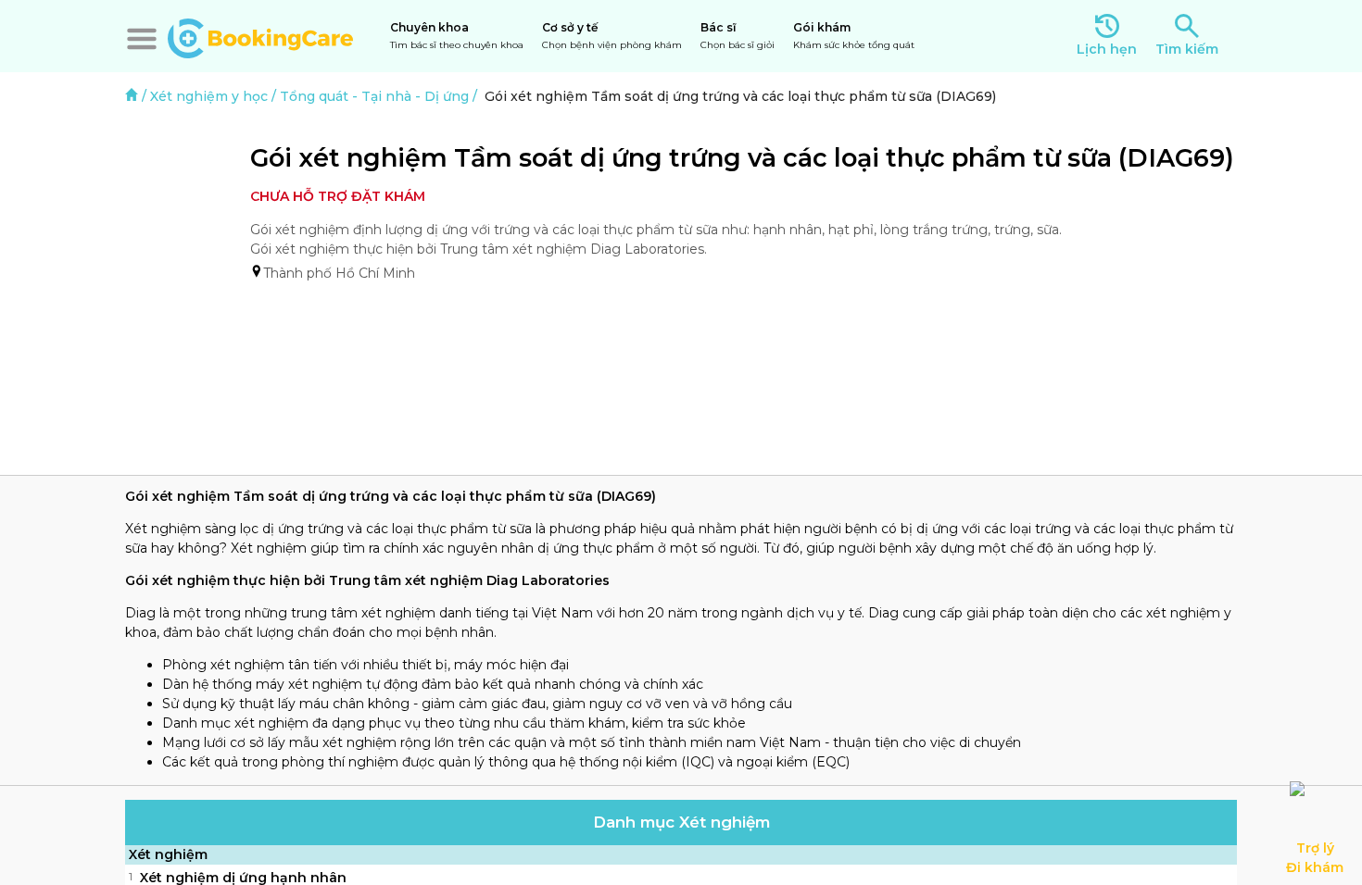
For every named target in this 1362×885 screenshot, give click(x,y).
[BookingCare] (260, 36)
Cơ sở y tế (612, 35)
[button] (141, 39)
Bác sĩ (737, 35)
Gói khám (853, 35)
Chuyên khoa (456, 35)
